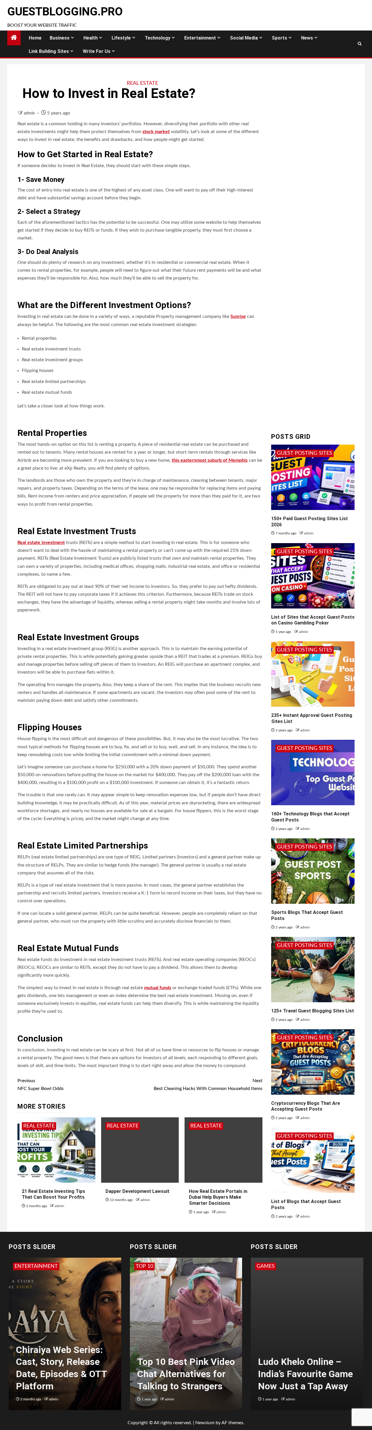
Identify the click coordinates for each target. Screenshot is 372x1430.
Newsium (204, 1422)
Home (35, 38)
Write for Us (96, 51)
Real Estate (142, 83)
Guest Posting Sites (304, 453)
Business (59, 38)
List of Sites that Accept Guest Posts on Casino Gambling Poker (313, 620)
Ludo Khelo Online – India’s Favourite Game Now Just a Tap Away (305, 1373)
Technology (157, 38)
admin (30, 113)
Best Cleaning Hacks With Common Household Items (208, 1084)
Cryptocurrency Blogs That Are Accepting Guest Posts (305, 1106)
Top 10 (144, 1266)
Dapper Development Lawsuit (137, 1191)
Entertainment (200, 38)
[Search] (359, 44)
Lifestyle (121, 38)
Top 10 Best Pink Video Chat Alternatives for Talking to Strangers (186, 1373)
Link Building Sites (49, 51)
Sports (279, 38)
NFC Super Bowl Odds (40, 1084)
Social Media (244, 38)
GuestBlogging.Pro (65, 11)
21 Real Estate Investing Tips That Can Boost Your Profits (53, 1194)
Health (90, 38)
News (307, 38)
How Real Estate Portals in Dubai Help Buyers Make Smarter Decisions (218, 1197)
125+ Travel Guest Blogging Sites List (312, 1011)
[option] (65, 1337)
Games (266, 1266)
